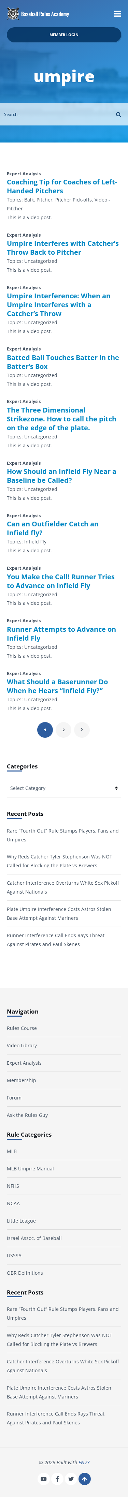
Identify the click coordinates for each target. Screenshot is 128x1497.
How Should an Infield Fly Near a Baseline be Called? (61, 476)
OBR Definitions (25, 1273)
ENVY (84, 1462)
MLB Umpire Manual (30, 1168)
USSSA (14, 1255)
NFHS (13, 1186)
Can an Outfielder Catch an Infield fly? (53, 528)
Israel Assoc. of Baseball (34, 1238)
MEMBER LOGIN (64, 34)
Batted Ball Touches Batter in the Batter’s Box (63, 362)
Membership (21, 1080)
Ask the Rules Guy (27, 1115)
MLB (12, 1151)
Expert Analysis (24, 1063)
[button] (117, 13)
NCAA (13, 1203)
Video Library (22, 1045)
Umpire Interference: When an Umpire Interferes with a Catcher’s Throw (59, 304)
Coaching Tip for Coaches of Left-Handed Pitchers (62, 186)
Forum (14, 1097)
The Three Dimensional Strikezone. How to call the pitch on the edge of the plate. (61, 419)
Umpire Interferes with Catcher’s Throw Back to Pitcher (63, 248)
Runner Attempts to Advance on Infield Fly (61, 634)
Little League (21, 1220)
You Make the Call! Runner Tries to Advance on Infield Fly (61, 581)
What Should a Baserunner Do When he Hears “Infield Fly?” (57, 686)
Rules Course (22, 1028)
